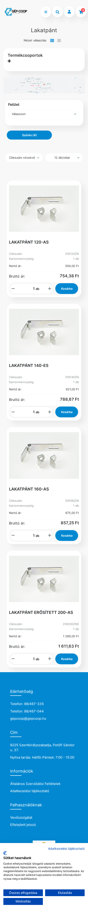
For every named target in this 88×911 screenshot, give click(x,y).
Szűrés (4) (29, 135)
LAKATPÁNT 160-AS (29, 489)
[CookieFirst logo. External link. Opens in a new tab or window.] (5, 853)
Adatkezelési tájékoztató (29, 791)
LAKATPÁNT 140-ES (29, 365)
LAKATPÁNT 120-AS (29, 242)
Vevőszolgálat (21, 817)
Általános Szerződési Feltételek (35, 784)
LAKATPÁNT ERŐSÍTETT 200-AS (41, 612)
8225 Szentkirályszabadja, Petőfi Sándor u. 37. (42, 747)
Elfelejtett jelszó (23, 825)
